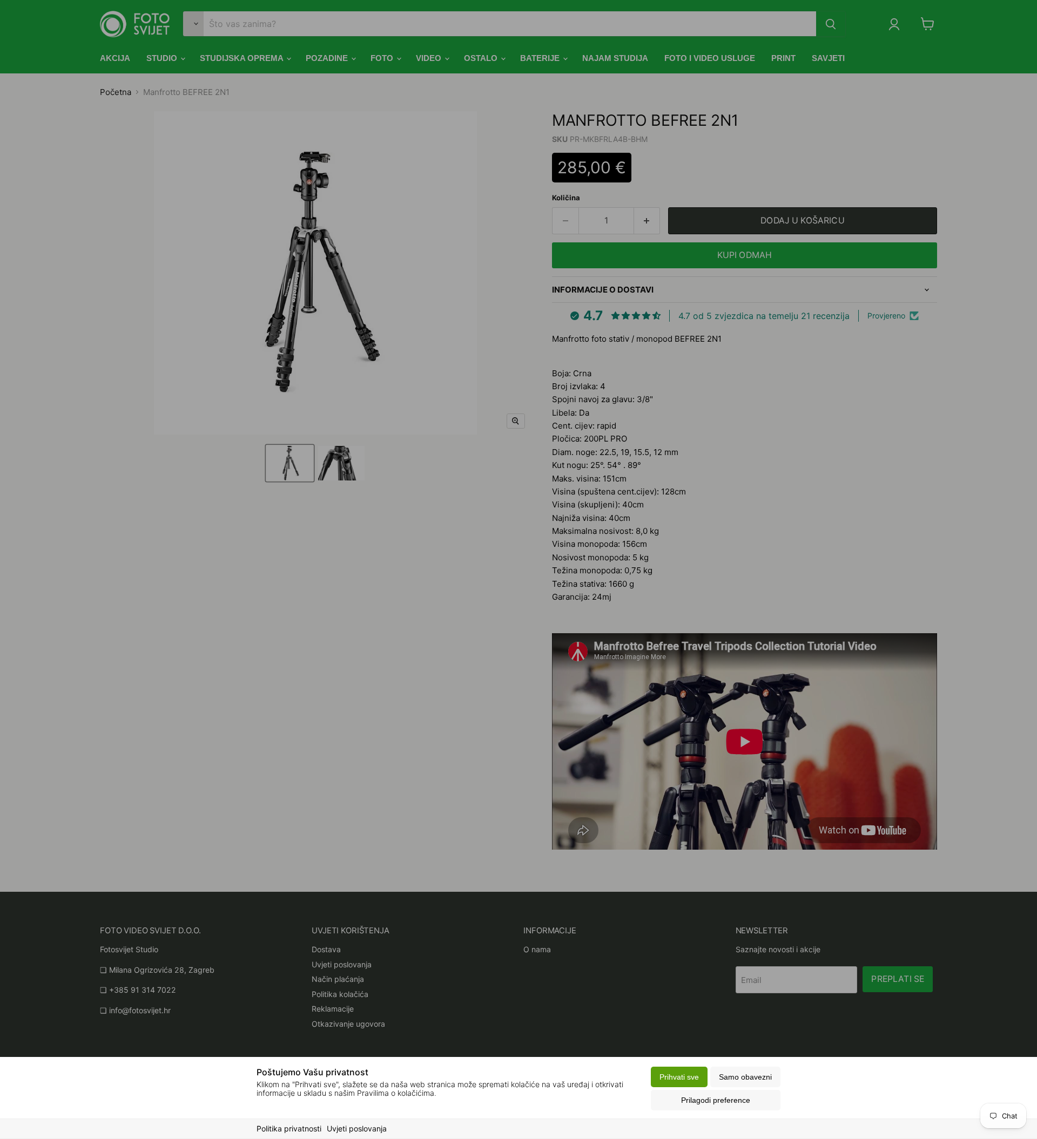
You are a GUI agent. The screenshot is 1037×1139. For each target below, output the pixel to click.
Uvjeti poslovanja (357, 1128)
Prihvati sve (679, 1077)
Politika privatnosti (289, 1128)
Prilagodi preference (715, 1100)
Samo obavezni (745, 1077)
